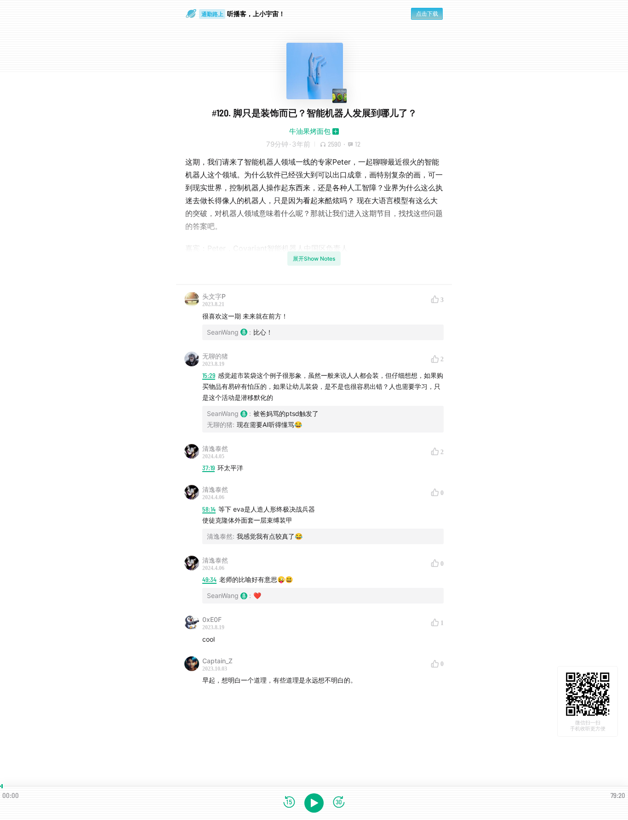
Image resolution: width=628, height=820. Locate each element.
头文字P (214, 296)
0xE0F (212, 619)
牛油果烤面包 (310, 131)
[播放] (314, 803)
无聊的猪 (215, 356)
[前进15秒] (338, 802)
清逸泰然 (215, 448)
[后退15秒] (289, 802)
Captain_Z (217, 661)
